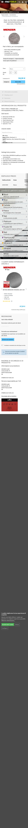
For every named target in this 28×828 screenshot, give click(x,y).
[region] (14, 36)
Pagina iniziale (4, 14)
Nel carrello (18, 81)
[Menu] (2, 2)
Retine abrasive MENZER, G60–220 (13, 289)
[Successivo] (24, 36)
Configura (4, 628)
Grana (4, 68)
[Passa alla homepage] (11, 1)
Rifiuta (17, 624)
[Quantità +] (15, 72)
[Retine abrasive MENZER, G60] (14, 277)
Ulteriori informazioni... (8, 620)
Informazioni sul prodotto (10, 91)
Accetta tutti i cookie (7, 624)
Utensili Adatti (6, 129)
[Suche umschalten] (19, 1)
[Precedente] (4, 36)
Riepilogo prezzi (8, 95)
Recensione (7, 98)
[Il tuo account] (22, 2)
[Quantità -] (10, 72)
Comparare (6, 81)
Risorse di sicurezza (9, 101)
